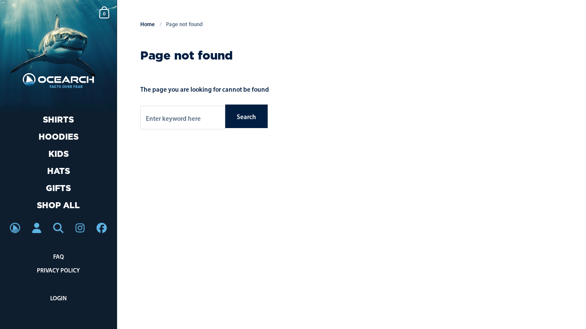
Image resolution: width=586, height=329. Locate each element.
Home (147, 24)
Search (246, 117)
